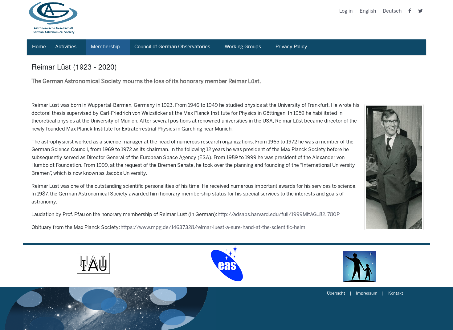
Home (39, 47)
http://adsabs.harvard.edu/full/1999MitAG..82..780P (279, 214)
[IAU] (93, 263)
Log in (346, 11)
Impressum (366, 294)
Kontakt (395, 294)
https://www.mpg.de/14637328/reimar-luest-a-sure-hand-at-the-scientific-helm (212, 227)
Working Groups (243, 47)
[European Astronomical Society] (226, 263)
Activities (65, 47)
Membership (105, 47)
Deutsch (392, 11)
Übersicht (336, 294)
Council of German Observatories (172, 47)
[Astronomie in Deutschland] (359, 263)
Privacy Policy (291, 47)
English (368, 11)
